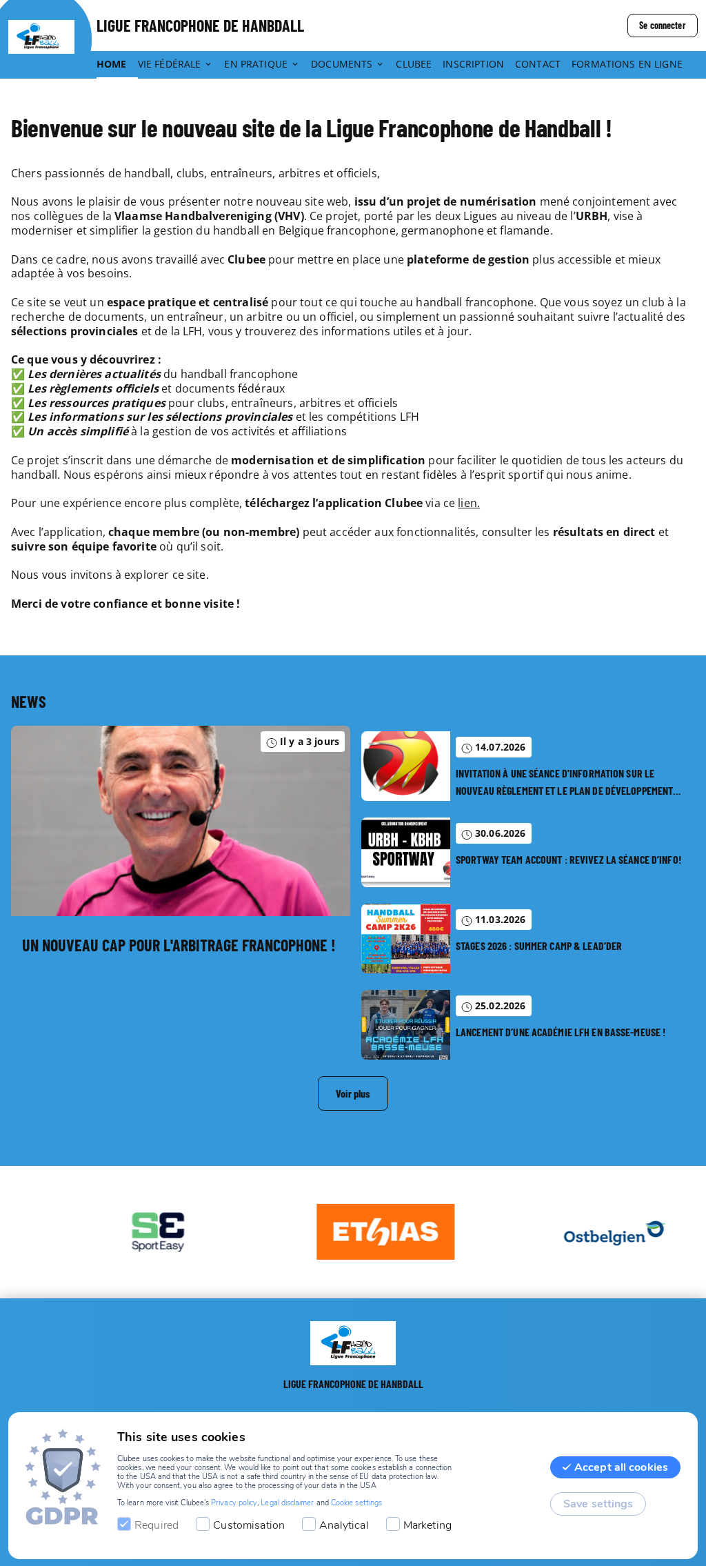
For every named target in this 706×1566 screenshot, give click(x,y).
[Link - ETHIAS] (361, 1232)
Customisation (249, 1525)
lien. (469, 503)
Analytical (344, 1525)
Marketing (427, 1525)
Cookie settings (356, 1503)
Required (156, 1525)
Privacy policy (234, 1503)
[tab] (117, 65)
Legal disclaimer (287, 1503)
